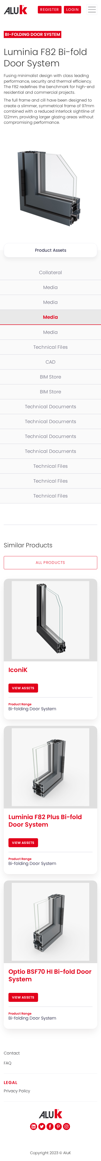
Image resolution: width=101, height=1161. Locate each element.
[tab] (50, 272)
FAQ (7, 1063)
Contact (12, 1053)
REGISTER (49, 9)
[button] (92, 9)
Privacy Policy (17, 1091)
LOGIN (72, 9)
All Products (50, 562)
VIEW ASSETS (23, 688)
